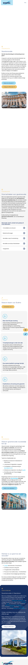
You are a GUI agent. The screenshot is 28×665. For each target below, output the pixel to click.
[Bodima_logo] (7, 2)
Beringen (15, 608)
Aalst (6, 605)
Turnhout (24, 602)
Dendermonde (11, 605)
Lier (24, 600)
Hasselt (23, 608)
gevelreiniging (14, 478)
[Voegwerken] (14, 249)
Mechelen (20, 600)
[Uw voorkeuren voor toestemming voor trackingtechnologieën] (2, 663)
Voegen (6, 565)
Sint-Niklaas (18, 605)
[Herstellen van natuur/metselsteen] (14, 243)
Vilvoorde (21, 606)
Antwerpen (15, 600)
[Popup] (25, 2)
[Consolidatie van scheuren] (14, 228)
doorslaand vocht (8, 468)
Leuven (11, 606)
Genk (19, 608)
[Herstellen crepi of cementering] (14, 238)
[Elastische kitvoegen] (14, 233)
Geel (8, 603)
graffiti (23, 470)
